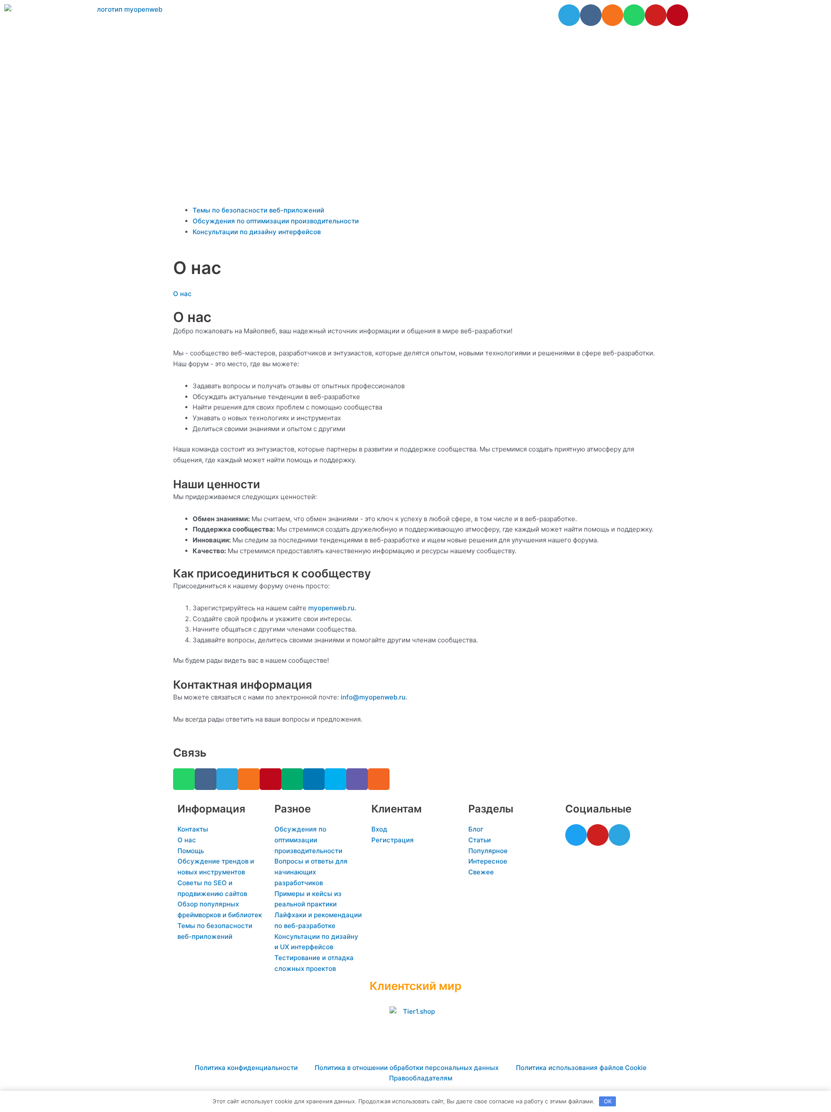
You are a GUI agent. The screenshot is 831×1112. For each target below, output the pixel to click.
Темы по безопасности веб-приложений (258, 210)
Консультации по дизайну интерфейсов (257, 232)
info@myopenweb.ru (373, 697)
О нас (182, 294)
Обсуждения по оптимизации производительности (276, 221)
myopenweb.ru (331, 608)
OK (608, 1101)
